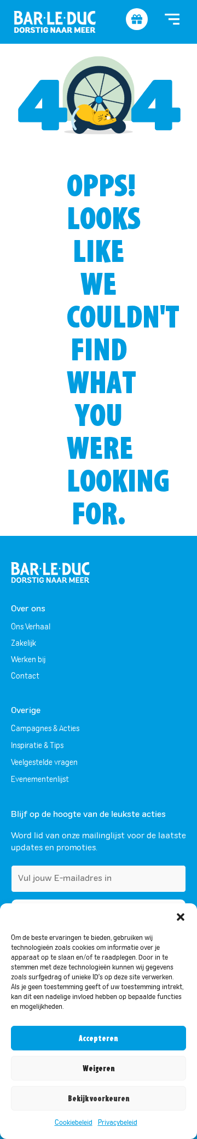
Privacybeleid (117, 1123)
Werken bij (28, 660)
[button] (180, 917)
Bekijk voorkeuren (99, 1098)
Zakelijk (23, 643)
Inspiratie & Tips (37, 746)
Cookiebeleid (73, 1123)
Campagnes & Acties (45, 729)
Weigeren (99, 1068)
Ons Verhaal (30, 627)
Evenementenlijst (40, 780)
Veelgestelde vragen (44, 763)
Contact (25, 676)
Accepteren (98, 1038)
